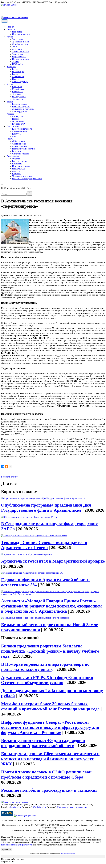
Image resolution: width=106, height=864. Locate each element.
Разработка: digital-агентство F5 (68, 853)
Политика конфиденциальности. (72, 807)
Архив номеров (19, 146)
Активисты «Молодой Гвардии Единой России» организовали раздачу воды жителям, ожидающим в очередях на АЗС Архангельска (51, 606)
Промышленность (20, 59)
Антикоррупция (19, 111)
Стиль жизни (13, 126)
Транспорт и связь (20, 42)
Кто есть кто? (18, 124)
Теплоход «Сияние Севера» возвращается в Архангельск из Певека (44, 545)
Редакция (16, 151)
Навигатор (17, 32)
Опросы (16, 159)
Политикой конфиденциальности (17, 845)
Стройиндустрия (20, 44)
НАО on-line (18, 64)
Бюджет (15, 69)
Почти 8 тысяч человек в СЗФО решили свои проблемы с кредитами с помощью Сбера (46, 774)
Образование (18, 121)
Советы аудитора (20, 81)
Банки (15, 74)
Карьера (10, 114)
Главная (10, 27)
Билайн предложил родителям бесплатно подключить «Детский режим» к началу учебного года (50, 651)
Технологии (17, 99)
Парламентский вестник (23, 149)
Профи (15, 119)
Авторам (16, 171)
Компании (17, 86)
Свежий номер (19, 144)
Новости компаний (21, 34)
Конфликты (17, 91)
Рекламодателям (19, 161)
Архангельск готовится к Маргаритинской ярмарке (53, 561)
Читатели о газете (20, 154)
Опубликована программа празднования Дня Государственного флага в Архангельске (46, 508)
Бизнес (10, 84)
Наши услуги (18, 168)
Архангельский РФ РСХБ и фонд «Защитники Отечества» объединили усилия (47, 680)
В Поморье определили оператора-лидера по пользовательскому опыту (45, 667)
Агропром (17, 49)
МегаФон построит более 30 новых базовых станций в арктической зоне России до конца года (50, 706)
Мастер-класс (18, 116)
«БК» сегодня (18, 141)
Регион (10, 37)
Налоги (15, 79)
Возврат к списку (9, 477)
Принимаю (6, 850)
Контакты (16, 173)
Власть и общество (21, 106)
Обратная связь (14, 156)
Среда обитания (19, 131)
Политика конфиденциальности (27, 178)
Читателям (17, 163)
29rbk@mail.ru (39, 807)
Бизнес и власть (19, 104)
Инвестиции (18, 71)
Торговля (16, 94)
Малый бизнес (19, 89)
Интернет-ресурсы (21, 166)
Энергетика (17, 39)
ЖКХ (14, 46)
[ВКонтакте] (2, 466)
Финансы (11, 66)
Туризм (15, 61)
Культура (16, 134)
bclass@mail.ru (14, 807)
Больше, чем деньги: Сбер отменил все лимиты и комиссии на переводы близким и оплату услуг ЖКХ (50, 758)
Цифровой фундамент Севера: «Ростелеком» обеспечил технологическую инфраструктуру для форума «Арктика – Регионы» (50, 727)
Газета (10, 139)
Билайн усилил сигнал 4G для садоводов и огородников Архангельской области (43, 743)
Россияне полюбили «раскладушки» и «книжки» (49, 790)
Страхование (18, 76)
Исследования (19, 96)
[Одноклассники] (6, 466)
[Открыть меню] (4, 21)
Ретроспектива (19, 56)
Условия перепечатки (22, 176)
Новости (11, 29)
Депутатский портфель (23, 109)
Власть (10, 101)
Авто (14, 136)
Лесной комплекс (20, 51)
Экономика (17, 54)
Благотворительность (22, 129)
